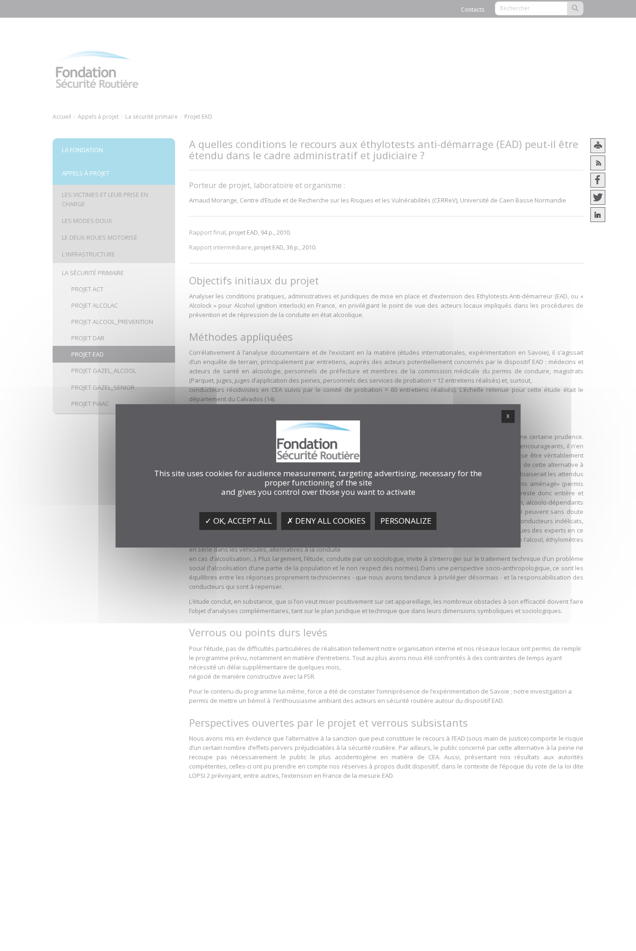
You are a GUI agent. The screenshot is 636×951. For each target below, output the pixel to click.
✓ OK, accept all (238, 520)
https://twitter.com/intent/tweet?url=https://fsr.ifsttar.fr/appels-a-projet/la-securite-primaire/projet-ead (597, 197)
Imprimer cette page (597, 145)
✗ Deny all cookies (326, 520)
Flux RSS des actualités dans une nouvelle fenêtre (597, 162)
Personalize (406, 520)
